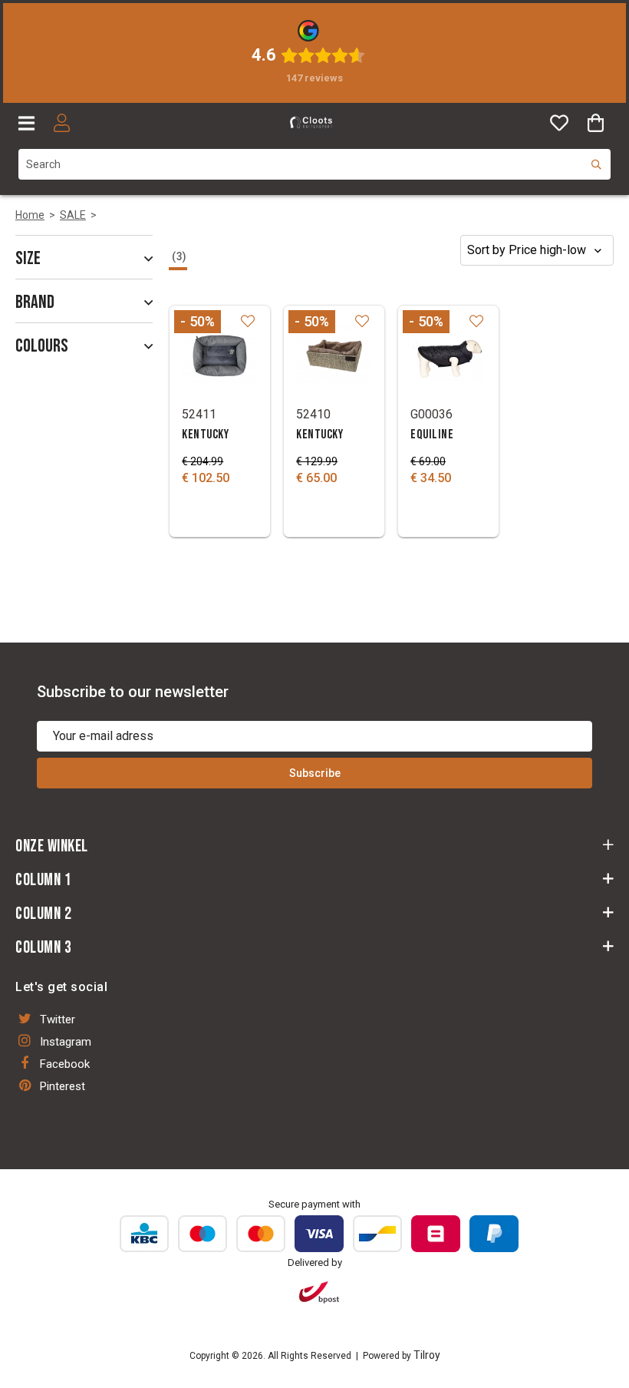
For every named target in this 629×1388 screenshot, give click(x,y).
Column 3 (43, 948)
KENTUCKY (205, 434)
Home (29, 215)
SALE (73, 215)
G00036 (431, 414)
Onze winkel (51, 847)
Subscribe (315, 773)
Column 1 (43, 880)
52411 (199, 414)
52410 (313, 414)
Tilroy (426, 1355)
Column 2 (43, 914)
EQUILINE (431, 434)
